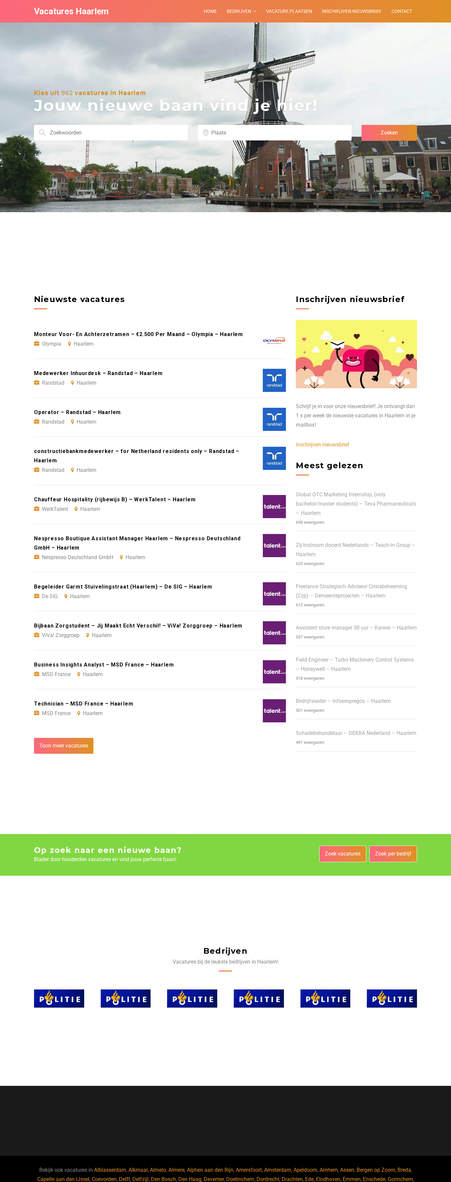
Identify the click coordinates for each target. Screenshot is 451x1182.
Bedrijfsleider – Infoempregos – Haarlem (343, 701)
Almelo (158, 1170)
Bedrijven (239, 11)
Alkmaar (138, 1170)
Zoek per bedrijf (393, 854)
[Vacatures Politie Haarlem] (59, 998)
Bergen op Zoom (376, 1170)
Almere (176, 1170)
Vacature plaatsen (289, 11)
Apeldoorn (305, 1170)
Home (210, 11)
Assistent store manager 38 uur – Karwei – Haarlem (356, 628)
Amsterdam (277, 1170)
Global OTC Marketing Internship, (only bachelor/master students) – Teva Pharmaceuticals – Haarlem (356, 503)
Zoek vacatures (343, 854)
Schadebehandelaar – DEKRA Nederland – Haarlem (356, 733)
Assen (347, 1170)
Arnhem (329, 1170)
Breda (404, 1170)
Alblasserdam (110, 1170)
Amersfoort (249, 1170)
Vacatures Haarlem (71, 11)
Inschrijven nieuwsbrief (352, 11)
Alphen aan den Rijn (210, 1170)
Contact (402, 11)
